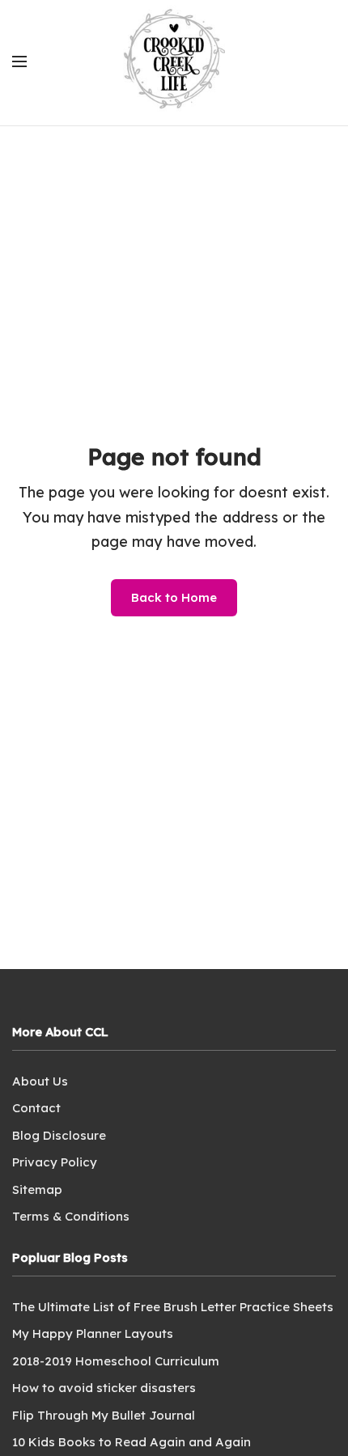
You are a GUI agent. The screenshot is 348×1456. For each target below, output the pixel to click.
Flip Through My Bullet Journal (103, 1415)
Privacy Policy (54, 1162)
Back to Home (174, 597)
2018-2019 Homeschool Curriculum (115, 1361)
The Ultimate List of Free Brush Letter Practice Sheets (172, 1306)
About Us (40, 1081)
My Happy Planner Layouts (92, 1333)
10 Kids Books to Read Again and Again (131, 1442)
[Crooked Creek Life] (174, 60)
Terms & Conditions (70, 1216)
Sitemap (37, 1189)
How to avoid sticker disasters (104, 1387)
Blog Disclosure (59, 1135)
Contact (36, 1107)
